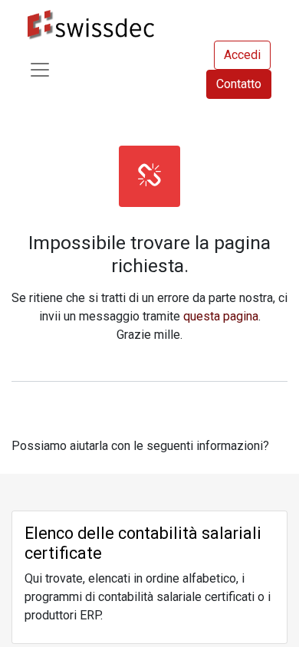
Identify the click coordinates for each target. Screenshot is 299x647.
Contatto (238, 84)
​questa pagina (220, 316)
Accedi (242, 55)
